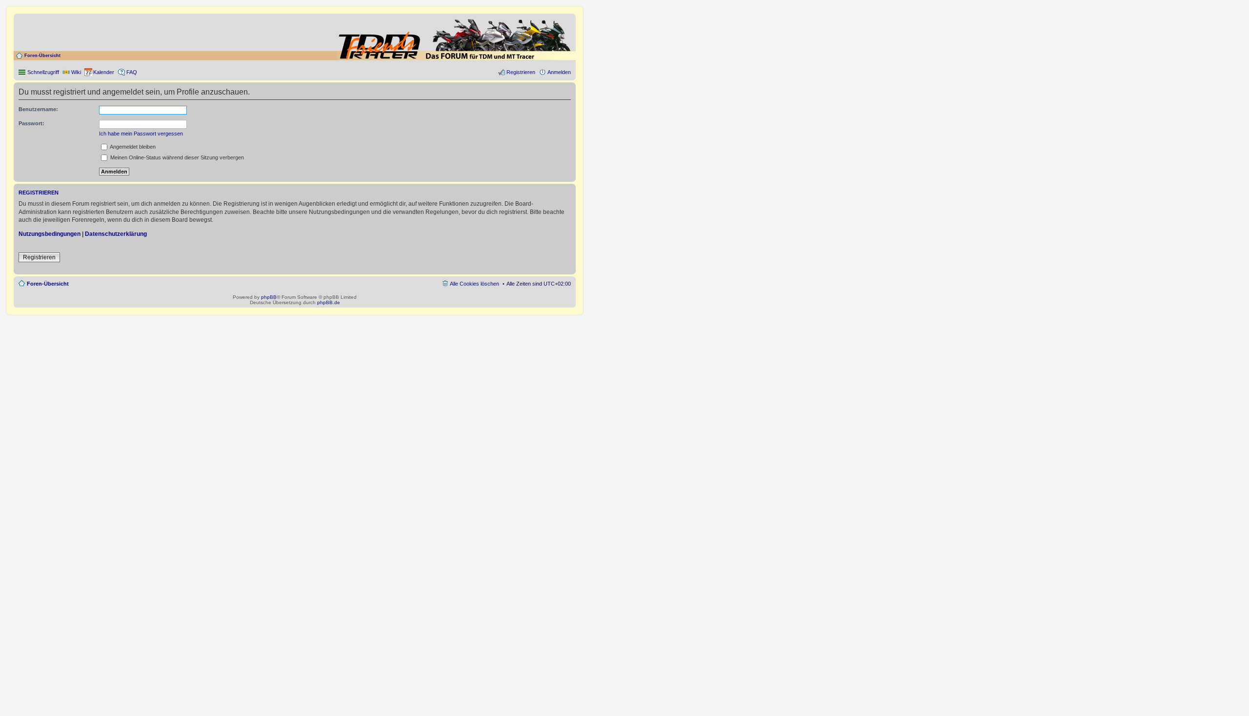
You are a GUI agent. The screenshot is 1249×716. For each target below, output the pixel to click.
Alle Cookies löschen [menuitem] (474, 284)
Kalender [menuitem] (103, 72)
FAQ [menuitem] (131, 72)
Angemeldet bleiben (132, 147)
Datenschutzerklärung (116, 234)
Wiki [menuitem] (76, 72)
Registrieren (39, 257)
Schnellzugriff (43, 72)
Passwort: (31, 123)
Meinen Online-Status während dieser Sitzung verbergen (176, 157)
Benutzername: (38, 109)
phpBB (269, 297)
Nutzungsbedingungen (50, 234)
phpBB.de (328, 302)
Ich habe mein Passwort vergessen (141, 133)
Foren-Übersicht (42, 55)
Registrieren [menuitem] (520, 72)
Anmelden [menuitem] (559, 72)
